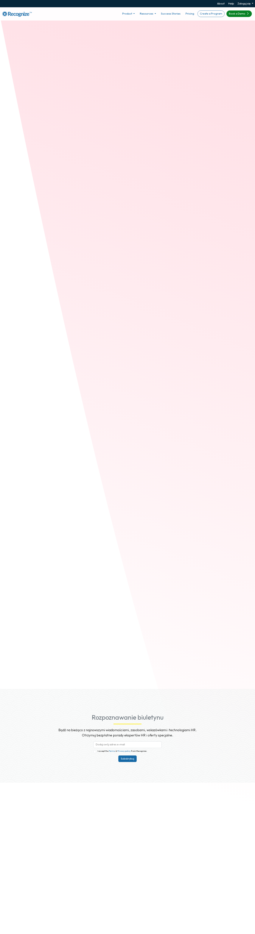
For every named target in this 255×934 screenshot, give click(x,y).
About (221, 3)
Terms (112, 751)
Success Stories (171, 13)
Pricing (189, 13)
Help (231, 3)
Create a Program (211, 13)
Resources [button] (147, 13)
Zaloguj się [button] (244, 3)
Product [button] (127, 13)
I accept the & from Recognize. (122, 751)
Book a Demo (237, 13)
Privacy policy (124, 751)
